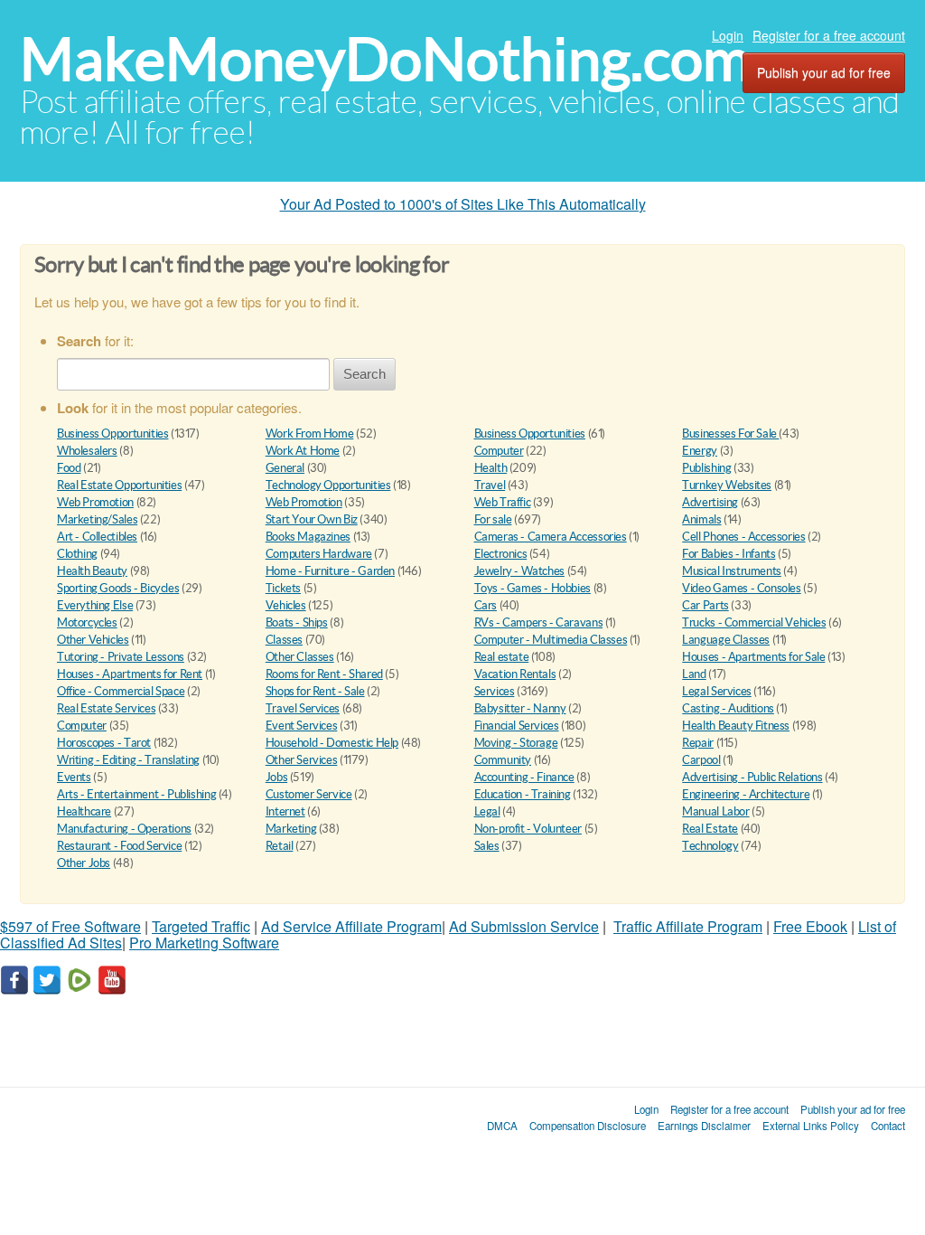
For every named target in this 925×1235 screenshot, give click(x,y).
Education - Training (522, 794)
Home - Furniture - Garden (330, 571)
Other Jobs (83, 863)
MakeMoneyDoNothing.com (385, 59)
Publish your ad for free (824, 72)
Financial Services (516, 725)
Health (491, 468)
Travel (490, 485)
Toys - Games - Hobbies (532, 588)
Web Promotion (95, 502)
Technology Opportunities (328, 485)
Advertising (710, 502)
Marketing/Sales (97, 519)
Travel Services (303, 708)
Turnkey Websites (726, 485)
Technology (710, 846)
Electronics (501, 554)
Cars (485, 605)
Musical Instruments (731, 571)
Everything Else (95, 605)
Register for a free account (828, 35)
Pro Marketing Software (204, 942)
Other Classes (300, 657)
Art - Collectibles (97, 536)
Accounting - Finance (524, 777)
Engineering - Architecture (745, 794)
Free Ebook (810, 926)
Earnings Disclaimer (704, 1125)
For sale (493, 519)
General (285, 468)
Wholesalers (87, 450)
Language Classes (726, 639)
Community (503, 760)
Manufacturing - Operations (124, 828)
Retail (280, 846)
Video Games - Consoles (741, 588)
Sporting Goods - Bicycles (118, 588)
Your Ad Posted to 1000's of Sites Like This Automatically (463, 203)
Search (364, 374)
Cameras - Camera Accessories (550, 536)
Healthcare (84, 811)
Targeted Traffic (201, 926)
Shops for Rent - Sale (315, 691)
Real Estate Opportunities (119, 485)
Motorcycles (87, 622)
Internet (285, 811)
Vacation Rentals (515, 674)
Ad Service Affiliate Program (351, 926)
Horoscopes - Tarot (104, 742)
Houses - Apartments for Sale (753, 657)
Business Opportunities (112, 433)
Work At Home (303, 450)
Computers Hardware (319, 554)
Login (727, 35)
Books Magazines (308, 536)
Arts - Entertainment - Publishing (136, 794)
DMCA (502, 1125)
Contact (888, 1125)
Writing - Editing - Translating (128, 760)
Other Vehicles (93, 639)
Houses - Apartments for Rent (129, 674)
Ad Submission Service (524, 926)
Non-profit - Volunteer (528, 828)
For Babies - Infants (728, 554)
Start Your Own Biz (312, 519)
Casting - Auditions (728, 708)
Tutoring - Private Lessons (120, 657)
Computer (499, 450)
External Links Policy (810, 1125)
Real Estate (710, 828)
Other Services (302, 760)
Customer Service (309, 794)
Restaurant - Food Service (119, 846)
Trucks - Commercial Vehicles (754, 622)
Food (68, 468)
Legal (487, 811)
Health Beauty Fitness (736, 725)
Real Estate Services (106, 708)
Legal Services (717, 691)
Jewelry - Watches (519, 571)
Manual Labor (715, 811)
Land (693, 674)
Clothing (77, 554)
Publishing (706, 468)
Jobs (276, 777)
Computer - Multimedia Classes (551, 639)
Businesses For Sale (730, 433)
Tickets (283, 588)
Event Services (302, 725)
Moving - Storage (516, 742)
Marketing (291, 828)
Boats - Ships (297, 622)
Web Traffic (502, 502)
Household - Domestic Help (332, 742)
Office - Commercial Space (120, 691)
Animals (701, 519)
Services (494, 691)
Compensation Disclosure (587, 1125)
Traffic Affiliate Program (687, 926)
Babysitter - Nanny (520, 708)
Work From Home (310, 433)
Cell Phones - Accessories (743, 536)
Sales (487, 846)
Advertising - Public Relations (752, 777)
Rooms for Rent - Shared (324, 674)
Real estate (501, 657)
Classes (284, 639)
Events (74, 777)
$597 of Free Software (70, 926)
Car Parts (705, 605)
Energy (699, 450)
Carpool (701, 760)
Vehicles (286, 605)
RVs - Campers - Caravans (538, 622)
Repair (698, 742)
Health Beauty (92, 571)
